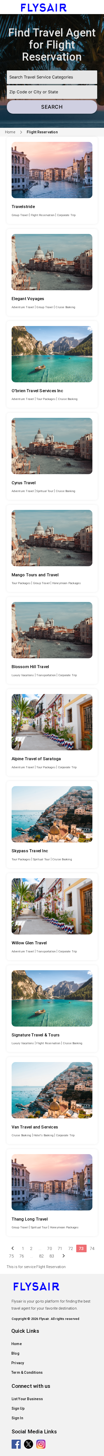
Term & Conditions (27, 1372)
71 (60, 1248)
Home (10, 132)
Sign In (17, 1418)
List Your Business (27, 1399)
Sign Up (18, 1408)
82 (41, 1256)
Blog (15, 1353)
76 (21, 1256)
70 (49, 1248)
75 (11, 1256)
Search (52, 107)
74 (92, 1248)
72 (70, 1248)
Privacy (17, 1363)
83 (51, 1256)
